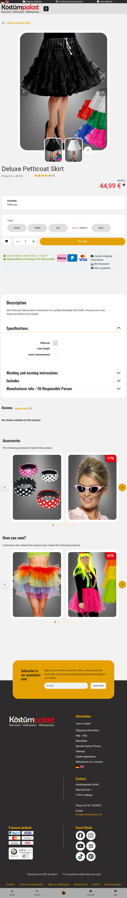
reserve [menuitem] (79, 227)
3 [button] (61, 525)
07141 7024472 (92, 805)
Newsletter (81, 740)
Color (10, 220)
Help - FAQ (81, 735)
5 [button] (70, 525)
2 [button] (57, 525)
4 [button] (65, 525)
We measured (101, 263)
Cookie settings (112, 884)
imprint (96, 884)
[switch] (25, 856)
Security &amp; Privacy (88, 746)
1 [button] (53, 525)
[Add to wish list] (6, 241)
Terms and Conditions (31, 884)
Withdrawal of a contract (89, 761)
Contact (10, 884)
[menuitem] (2, 1)
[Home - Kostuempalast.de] (36, 721)
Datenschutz (80, 884)
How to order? (83, 723)
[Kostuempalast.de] (21, 8)
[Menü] (31, 849)
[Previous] (39, 150)
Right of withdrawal (58, 884)
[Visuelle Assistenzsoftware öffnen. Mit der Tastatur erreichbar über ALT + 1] (44, 8)
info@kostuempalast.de (89, 814)
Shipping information (87, 730)
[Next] (88, 150)
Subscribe (98, 685)
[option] (63, 91)
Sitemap (80, 751)
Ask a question (102, 268)
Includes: (12, 200)
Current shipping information (101, 258)
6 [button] (74, 525)
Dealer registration (86, 756)
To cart (82, 241)
